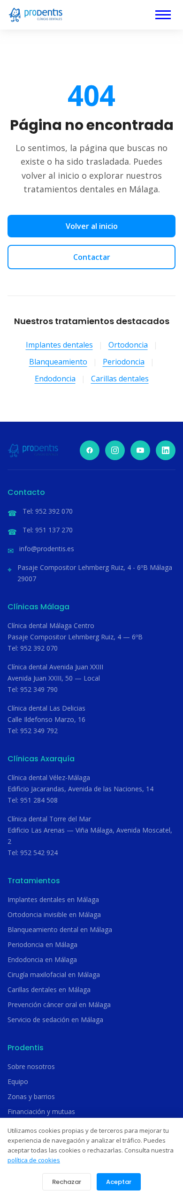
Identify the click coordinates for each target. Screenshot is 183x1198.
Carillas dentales (120, 378)
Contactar (91, 257)
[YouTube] (140, 450)
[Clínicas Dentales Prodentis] (35, 15)
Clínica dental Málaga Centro (51, 625)
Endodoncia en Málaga (42, 959)
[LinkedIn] (165, 450)
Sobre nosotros (31, 1066)
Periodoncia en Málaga (42, 944)
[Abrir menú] (163, 15)
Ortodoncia (128, 345)
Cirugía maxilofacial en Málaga (54, 974)
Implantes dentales (59, 345)
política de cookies (34, 1160)
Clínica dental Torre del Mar (49, 818)
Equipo (18, 1081)
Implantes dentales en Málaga (53, 899)
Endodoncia (55, 378)
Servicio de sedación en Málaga (55, 1019)
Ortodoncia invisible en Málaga (54, 914)
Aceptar (118, 1181)
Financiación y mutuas (41, 1111)
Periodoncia (124, 361)
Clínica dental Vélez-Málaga (49, 777)
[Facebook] (89, 450)
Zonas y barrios (31, 1096)
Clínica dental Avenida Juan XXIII (55, 666)
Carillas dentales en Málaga (49, 989)
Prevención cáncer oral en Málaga (59, 1004)
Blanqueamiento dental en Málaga (60, 929)
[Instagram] (115, 450)
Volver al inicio (92, 226)
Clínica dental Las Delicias (46, 708)
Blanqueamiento (58, 361)
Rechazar (66, 1181)
